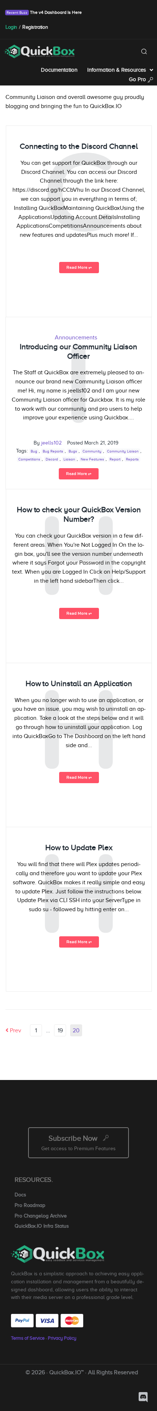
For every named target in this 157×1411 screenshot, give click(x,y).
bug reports (53, 451)
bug (34, 451)
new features (92, 459)
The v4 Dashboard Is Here (55, 12)
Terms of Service (28, 1338)
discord (52, 459)
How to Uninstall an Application (79, 683)
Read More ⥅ (79, 267)
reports (132, 459)
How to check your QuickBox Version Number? (79, 514)
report (115, 459)
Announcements (76, 337)
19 (60, 1030)
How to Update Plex (78, 847)
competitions (29, 459)
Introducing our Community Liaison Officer (79, 351)
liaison (69, 459)
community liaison (123, 451)
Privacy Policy (62, 1338)
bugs (73, 451)
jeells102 (51, 443)
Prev (13, 1030)
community (92, 451)
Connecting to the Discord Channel (79, 146)
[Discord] (143, 1397)
